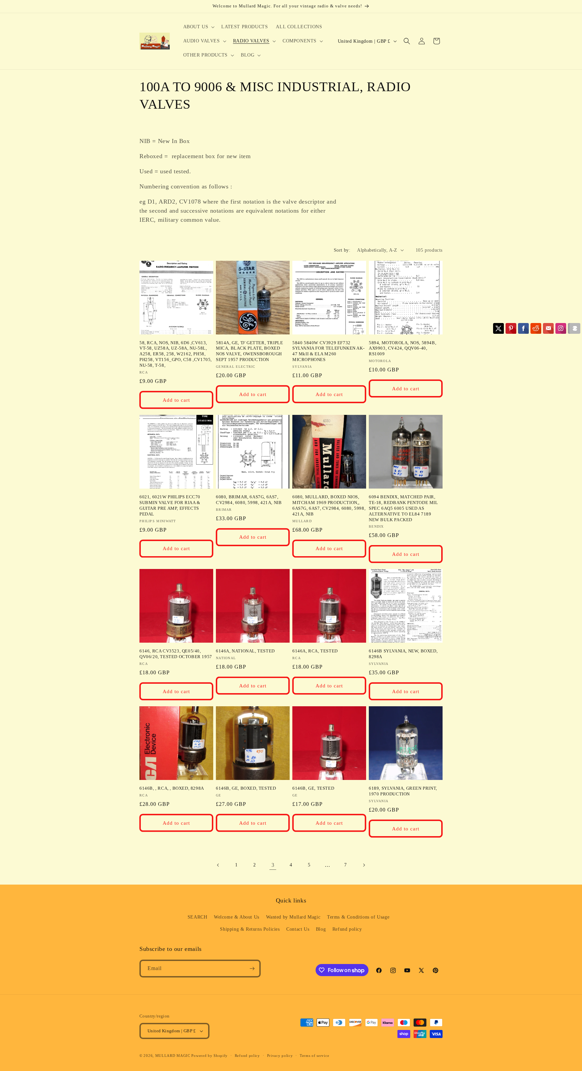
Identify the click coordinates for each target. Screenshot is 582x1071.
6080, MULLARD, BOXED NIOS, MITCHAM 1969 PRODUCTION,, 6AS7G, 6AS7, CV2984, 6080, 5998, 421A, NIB (328, 505)
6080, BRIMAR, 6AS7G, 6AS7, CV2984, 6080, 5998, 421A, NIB (249, 499)
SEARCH (197, 917)
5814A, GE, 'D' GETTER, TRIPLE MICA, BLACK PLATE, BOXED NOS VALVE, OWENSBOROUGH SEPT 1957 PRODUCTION (249, 351)
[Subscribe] (252, 968)
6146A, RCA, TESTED (315, 650)
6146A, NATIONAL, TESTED (245, 650)
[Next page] (363, 865)
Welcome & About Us (236, 917)
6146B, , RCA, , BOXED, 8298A (171, 788)
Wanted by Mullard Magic (293, 917)
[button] (198, 27)
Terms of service (314, 1056)
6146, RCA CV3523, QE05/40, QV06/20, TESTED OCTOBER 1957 (175, 653)
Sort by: (342, 250)
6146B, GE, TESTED (313, 788)
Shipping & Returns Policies (250, 929)
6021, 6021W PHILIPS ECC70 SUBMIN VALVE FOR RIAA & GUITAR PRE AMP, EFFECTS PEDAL (169, 505)
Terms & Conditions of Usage (358, 917)
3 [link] (272, 865)
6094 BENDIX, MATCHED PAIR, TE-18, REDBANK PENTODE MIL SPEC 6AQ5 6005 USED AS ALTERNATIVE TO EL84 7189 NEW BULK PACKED (403, 508)
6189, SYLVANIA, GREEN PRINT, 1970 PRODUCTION (403, 791)
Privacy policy (280, 1056)
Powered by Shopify (209, 1056)
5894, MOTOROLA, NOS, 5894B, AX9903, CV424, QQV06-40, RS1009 (402, 348)
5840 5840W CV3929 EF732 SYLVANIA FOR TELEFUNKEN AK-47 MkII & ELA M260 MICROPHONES (328, 351)
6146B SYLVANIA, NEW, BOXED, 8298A (403, 653)
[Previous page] (218, 865)
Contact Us (297, 929)
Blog (321, 929)
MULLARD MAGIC (172, 1056)
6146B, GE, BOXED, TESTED (246, 788)
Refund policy (347, 929)
